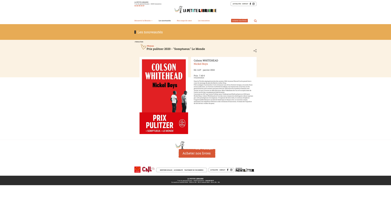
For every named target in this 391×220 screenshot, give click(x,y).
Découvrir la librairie (142, 20)
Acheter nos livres (239, 20)
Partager (255, 50)
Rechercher (255, 21)
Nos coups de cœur (184, 20)
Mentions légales (166, 170)
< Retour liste (138, 42)
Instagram (253, 4)
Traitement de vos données (193, 170)
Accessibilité (178, 170)
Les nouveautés (165, 20)
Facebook (250, 4)
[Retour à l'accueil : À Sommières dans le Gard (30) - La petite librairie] (195, 9)
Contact (245, 4)
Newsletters (245, 170)
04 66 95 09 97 (139, 6)
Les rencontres (204, 20)
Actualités (237, 4)
